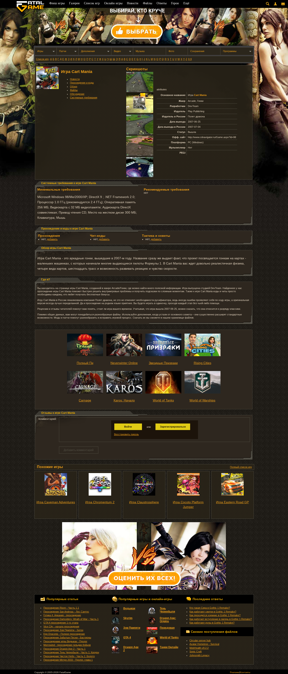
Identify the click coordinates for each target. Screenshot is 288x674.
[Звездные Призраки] (163, 355)
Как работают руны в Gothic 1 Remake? (211, 622)
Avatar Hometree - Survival (204, 644)
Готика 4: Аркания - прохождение (62, 615)
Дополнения (88, 51)
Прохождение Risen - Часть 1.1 (61, 607)
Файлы (74, 90)
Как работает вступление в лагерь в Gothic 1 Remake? (220, 619)
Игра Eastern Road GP (232, 502)
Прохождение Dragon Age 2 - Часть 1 (64, 648)
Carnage (85, 400)
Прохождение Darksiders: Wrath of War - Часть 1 (71, 619)
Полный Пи (85, 363)
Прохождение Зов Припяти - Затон (63, 630)
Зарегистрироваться (173, 426)
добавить (52, 239)
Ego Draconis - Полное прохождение (64, 634)
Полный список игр (241, 467)
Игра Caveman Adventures (55, 502)
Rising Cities (202, 363)
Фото (171, 51)
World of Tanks (163, 400)
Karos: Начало (124, 400)
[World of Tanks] (163, 392)
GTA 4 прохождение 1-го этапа (60, 622)
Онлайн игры (113, 3)
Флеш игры (57, 3)
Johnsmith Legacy (199, 655)
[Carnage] (85, 392)
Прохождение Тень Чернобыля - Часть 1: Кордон (71, 652)
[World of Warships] (202, 392)
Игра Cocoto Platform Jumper (188, 504)
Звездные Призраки (163, 363)
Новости (75, 79)
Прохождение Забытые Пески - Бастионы (67, 637)
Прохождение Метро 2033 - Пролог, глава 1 (68, 659)
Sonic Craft (195, 651)
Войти (128, 426)
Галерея (74, 3)
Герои (175, 3)
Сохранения (197, 51)
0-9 (190, 59)
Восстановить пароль (126, 434)
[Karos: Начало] (124, 392)
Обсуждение (77, 94)
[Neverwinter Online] (124, 355)
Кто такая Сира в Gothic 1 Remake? (209, 607)
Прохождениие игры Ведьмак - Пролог (65, 641)
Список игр (42, 59)
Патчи (62, 51)
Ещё (186, 3)
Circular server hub (200, 640)
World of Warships (202, 400)
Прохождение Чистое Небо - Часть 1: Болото (69, 656)
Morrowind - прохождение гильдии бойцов (67, 645)
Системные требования (83, 97)
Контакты (245, 672)
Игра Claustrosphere (144, 502)
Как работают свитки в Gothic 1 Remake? (212, 611)
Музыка (140, 51)
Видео (117, 51)
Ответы (161, 3)
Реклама (234, 672)
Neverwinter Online (124, 363)
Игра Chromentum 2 (100, 502)
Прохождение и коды (82, 82)
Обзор (73, 86)
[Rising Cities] (202, 355)
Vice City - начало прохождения (61, 626)
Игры (40, 51)
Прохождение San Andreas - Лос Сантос (66, 611)
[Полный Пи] (85, 355)
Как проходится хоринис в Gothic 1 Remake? (215, 615)
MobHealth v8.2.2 (199, 648)
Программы (229, 51)
